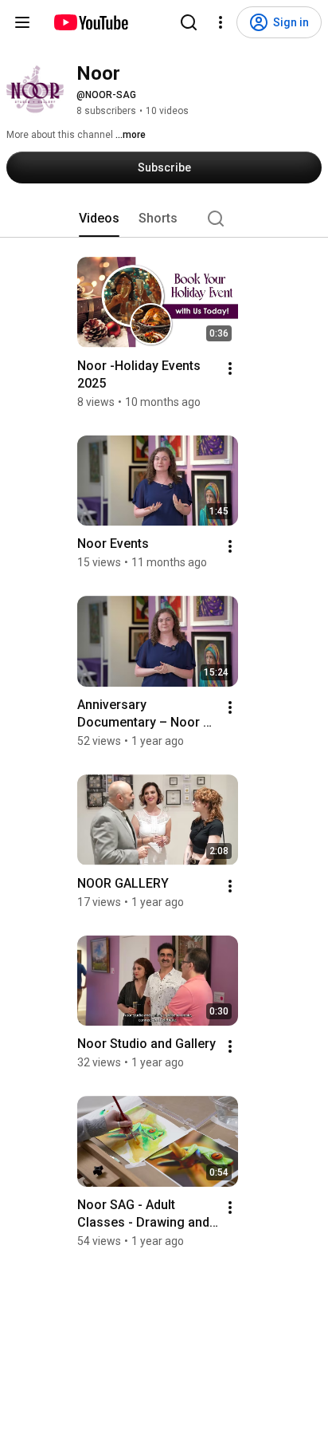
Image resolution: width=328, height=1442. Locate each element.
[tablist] (164, 218)
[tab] (99, 218)
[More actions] (230, 368)
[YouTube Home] (90, 22)
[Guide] (22, 22)
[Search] (188, 22)
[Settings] (220, 22)
